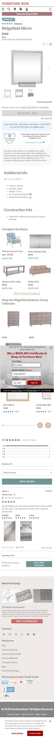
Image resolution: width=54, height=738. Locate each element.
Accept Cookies (35, 733)
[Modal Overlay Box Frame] (27, 369)
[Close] (50, 721)
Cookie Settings (17, 733)
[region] (27, 727)
